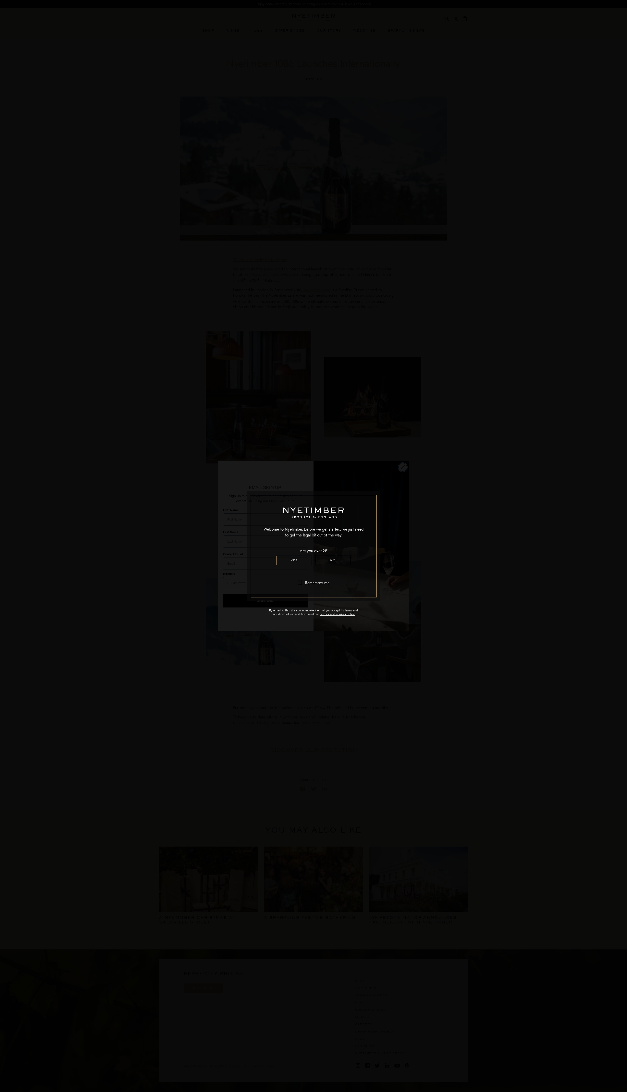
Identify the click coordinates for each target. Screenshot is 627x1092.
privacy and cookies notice (337, 614)
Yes (294, 560)
